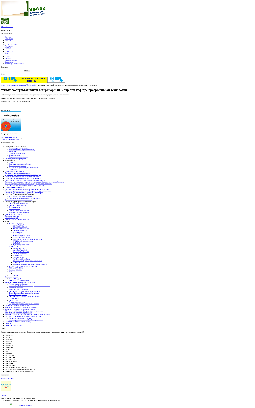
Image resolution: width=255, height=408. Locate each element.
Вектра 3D (10, 347)
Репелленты (13, 151)
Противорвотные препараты (14, 187)
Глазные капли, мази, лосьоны (19, 210)
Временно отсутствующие (14, 325)
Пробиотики (13, 169)
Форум (7, 53)
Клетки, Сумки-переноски (18, 295)
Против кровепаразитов (17, 153)
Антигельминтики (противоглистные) (22, 150)
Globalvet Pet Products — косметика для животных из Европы (29, 286)
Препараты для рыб (11, 218)
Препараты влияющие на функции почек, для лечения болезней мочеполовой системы (34, 182)
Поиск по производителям (10, 139)
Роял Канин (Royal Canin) (21, 236)
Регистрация (9, 46)
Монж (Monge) (18, 232)
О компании (9, 39)
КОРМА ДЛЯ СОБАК (16, 223)
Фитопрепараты (14, 207)
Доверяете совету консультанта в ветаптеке (21, 369)
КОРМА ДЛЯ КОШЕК (17, 246)
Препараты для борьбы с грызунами (21, 318)
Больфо (9, 343)
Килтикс (10, 353)
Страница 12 (31, 85)
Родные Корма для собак (21, 244)
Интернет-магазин (11, 44)
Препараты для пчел (12, 216)
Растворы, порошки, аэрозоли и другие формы (25, 198)
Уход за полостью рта (16, 287)
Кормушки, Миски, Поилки (18, 289)
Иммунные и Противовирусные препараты (23, 167)
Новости (8, 37)
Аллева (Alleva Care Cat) (21, 252)
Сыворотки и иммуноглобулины (20, 164)
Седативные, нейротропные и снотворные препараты (23, 175)
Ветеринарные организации (14, 63)
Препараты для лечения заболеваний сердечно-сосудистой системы (28, 191)
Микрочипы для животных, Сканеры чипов (20, 309)
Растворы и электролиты (17, 205)
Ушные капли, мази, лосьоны (19, 212)
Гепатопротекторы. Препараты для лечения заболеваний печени (27, 189)
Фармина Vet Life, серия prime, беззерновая (27, 239)
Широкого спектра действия (18, 157)
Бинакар (10, 339)
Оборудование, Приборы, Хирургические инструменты (24, 311)
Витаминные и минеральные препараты (18, 200)
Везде (3, 74)
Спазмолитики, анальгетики (18, 203)
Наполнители (13, 300)
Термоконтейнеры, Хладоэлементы (17, 219)
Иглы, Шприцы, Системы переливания (18, 313)
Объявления (9, 51)
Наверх (3, 395)
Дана (8, 349)
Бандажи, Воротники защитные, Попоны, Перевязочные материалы (28, 314)
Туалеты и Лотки (14, 298)
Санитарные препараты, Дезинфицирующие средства (23, 316)
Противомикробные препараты (15, 171)
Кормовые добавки (11, 277)
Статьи (7, 56)
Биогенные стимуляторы (17, 166)
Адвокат (10, 335)
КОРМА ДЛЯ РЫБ (15, 270)
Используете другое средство (17, 367)
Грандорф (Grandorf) (19, 230)
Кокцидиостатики (15, 155)
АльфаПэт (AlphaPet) (20, 227)
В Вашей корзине (7, 27)
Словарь (7, 58)
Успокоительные (14, 209)
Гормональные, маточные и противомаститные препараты (25, 180)
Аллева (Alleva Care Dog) (21, 228)
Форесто (10, 363)
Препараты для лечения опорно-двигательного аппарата (24, 193)
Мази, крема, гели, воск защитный (20, 196)
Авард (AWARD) (18, 225)
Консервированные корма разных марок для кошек (30, 264)
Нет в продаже (14, 275)
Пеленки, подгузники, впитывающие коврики (24, 296)
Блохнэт (9, 341)
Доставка (8, 48)
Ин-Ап (9, 351)
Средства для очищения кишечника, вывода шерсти (26, 185)
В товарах (4, 67)
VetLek (3, 85)
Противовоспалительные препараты (17, 173)
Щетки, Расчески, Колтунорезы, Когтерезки (24, 293)
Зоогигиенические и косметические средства (20, 282)
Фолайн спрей (12, 361)
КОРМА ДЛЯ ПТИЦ (16, 268)
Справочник (9, 323)
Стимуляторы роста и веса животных (17, 280)
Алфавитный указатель (9, 137)
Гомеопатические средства (14, 214)
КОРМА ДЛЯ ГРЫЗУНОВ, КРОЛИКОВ (23, 266)
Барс (8, 337)
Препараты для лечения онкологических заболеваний (23, 178)
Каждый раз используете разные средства (21, 371)
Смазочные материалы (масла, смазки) (18, 322)
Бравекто (10, 345)
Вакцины (12, 162)
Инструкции (9, 62)
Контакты (8, 40)
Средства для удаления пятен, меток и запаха (24, 304)
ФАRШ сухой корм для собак (23, 241)
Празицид (10, 355)
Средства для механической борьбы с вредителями (26, 320)
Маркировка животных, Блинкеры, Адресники (21, 307)
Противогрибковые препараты (15, 159)
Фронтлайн (11, 365)
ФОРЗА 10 (16, 243)
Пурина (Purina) (18, 234)
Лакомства (12, 271)
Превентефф (11, 357)
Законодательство (11, 60)
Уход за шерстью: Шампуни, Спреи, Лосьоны (24, 291)
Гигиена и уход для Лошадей (18, 284)
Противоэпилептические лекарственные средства (22, 176)
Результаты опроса (7, 378)
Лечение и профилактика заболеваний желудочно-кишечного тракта (28, 184)
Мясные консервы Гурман (21, 237)
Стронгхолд (11, 359)
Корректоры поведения (17, 302)
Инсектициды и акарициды (18, 148)
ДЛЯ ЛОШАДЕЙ (15, 279)
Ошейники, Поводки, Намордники (17, 305)
